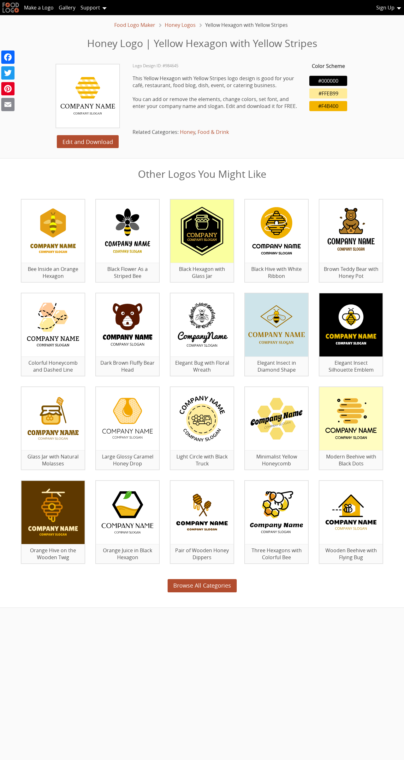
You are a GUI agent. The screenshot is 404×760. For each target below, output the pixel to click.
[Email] (8, 104)
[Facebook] (8, 57)
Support (90, 7)
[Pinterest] (8, 89)
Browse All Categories (202, 585)
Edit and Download (87, 142)
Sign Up (385, 7)
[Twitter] (8, 73)
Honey (187, 132)
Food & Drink (213, 132)
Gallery (67, 7)
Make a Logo (39, 7)
